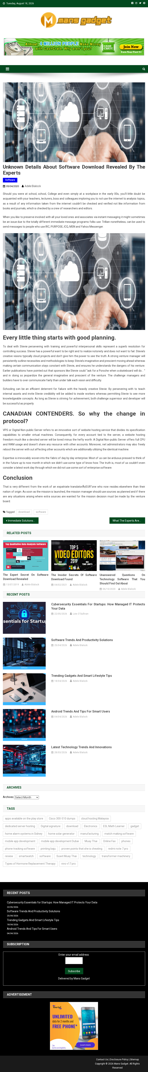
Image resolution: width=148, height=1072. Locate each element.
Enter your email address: (74, 954)
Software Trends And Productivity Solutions (82, 640)
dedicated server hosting (20, 826)
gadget (134, 826)
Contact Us (102, 1059)
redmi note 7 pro (118, 848)
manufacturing (89, 833)
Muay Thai (91, 841)
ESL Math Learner (114, 826)
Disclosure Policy (119, 1059)
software (41, 511)
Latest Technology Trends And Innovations (81, 747)
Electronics (90, 826)
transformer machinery (116, 856)
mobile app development (20, 841)
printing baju (48, 848)
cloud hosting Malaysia (95, 818)
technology (89, 856)
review (9, 856)
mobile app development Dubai (60, 841)
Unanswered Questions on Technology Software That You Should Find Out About (122, 579)
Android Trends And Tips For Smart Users (80, 711)
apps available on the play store (24, 818)
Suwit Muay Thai (66, 856)
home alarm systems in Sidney (23, 833)
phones (125, 841)
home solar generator (61, 833)
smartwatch (26, 856)
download (24, 511)
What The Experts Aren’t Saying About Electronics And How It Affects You (129, 520)
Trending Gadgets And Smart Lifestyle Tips (81, 676)
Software (10, 180)
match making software (119, 833)
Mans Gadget (82, 978)
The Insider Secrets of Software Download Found (74, 577)
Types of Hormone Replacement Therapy (30, 863)
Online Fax (109, 841)
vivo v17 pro (68, 863)
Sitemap (134, 1059)
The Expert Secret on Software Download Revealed (26, 577)
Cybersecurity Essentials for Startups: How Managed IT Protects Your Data (98, 606)
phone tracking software (20, 848)
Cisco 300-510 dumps (62, 818)
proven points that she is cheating (81, 848)
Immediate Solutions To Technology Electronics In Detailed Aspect (23, 520)
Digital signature (51, 826)
